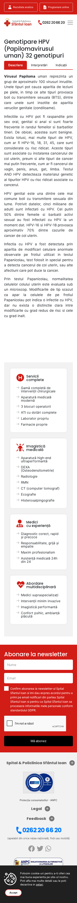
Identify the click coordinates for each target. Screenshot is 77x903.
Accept (13, 892)
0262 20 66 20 (41, 830)
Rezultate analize (23, 7)
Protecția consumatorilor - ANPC (38, 800)
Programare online (58, 7)
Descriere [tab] (15, 65)
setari (39, 884)
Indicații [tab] (61, 65)
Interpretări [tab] (39, 65)
